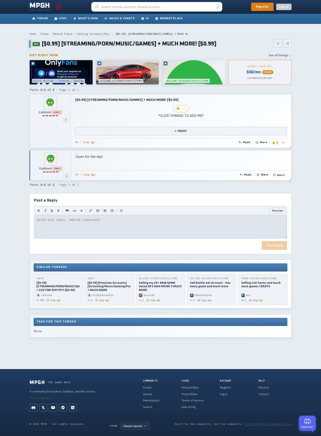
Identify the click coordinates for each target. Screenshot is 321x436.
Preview (277, 210)
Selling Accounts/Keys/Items (93, 33)
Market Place (62, 33)
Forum (45, 33)
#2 (77, 174)
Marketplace (151, 400)
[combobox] (157, 6)
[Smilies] (121, 211)
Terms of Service (192, 400)
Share (263, 142)
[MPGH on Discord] (33, 407)
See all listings (280, 55)
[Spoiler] (105, 211)
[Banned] (50, 102)
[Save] (278, 43)
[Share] (288, 43)
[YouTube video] (112, 211)
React (281, 175)
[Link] (90, 211)
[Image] (97, 211)
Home (32, 33)
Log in (283, 6)
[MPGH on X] (43, 407)
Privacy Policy (189, 387)
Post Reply (274, 245)
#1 (76, 142)
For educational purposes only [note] (268, 423)
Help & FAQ (188, 407)
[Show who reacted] (283, 142)
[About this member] (66, 119)
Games (147, 394)
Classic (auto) (132, 426)
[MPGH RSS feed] (73, 407)
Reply (247, 142)
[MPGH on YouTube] (53, 407)
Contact (263, 394)
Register (262, 6)
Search (147, 407)
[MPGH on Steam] (63, 407)
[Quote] (67, 211)
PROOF (182, 131)
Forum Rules (189, 394)
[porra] (59, 7)
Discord (263, 387)
